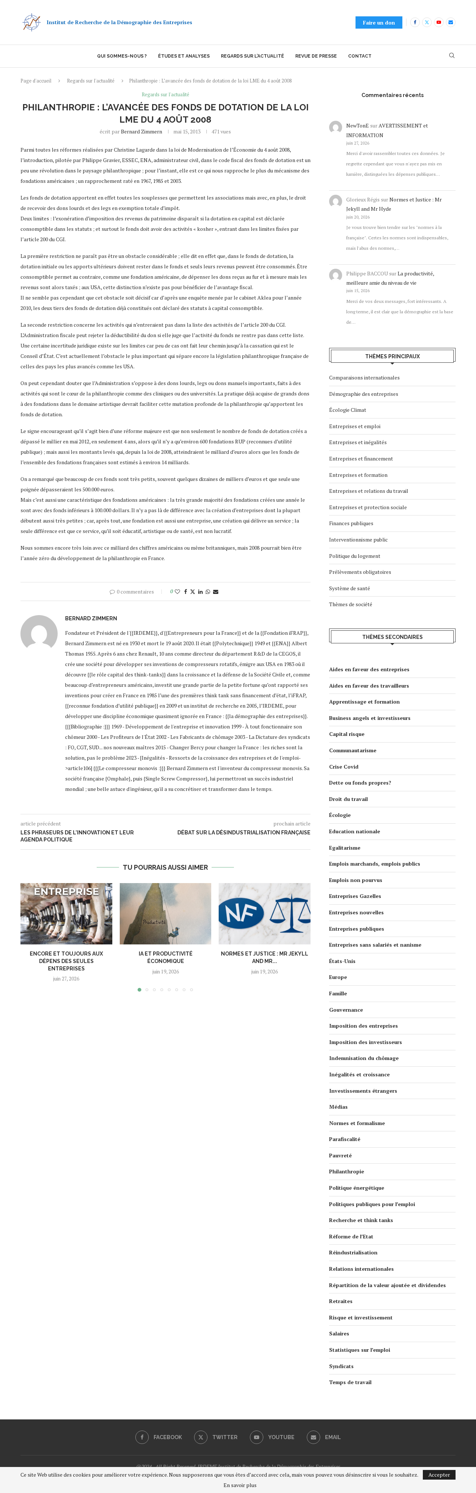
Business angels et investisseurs (370, 717)
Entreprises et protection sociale (368, 507)
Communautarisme (352, 750)
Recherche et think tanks (361, 1220)
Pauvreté (340, 1155)
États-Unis (342, 960)
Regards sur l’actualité (252, 56)
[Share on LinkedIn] (200, 591)
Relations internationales (361, 1268)
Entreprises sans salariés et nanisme (375, 944)
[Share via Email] (215, 591)
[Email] (451, 22)
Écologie (340, 814)
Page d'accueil (35, 80)
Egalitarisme (344, 847)
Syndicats (341, 1366)
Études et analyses (184, 56)
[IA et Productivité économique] (166, 913)
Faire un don (379, 22)
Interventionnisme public (358, 539)
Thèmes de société (350, 604)
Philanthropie (346, 1171)
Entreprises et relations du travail (368, 490)
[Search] (452, 56)
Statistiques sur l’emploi (359, 1349)
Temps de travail (350, 1382)
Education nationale (354, 831)
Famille (338, 993)
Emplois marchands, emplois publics (374, 863)
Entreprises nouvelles (356, 912)
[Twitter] (427, 22)
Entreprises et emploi (354, 426)
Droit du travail (348, 798)
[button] (30, 937)
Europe (338, 976)
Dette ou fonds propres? (360, 782)
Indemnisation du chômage (364, 1057)
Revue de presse (316, 56)
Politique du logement (354, 555)
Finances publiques (351, 523)
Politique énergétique (356, 1187)
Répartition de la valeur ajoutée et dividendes (387, 1285)
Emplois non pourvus (355, 879)
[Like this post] (177, 591)
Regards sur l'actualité (91, 80)
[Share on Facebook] (185, 591)
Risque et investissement (361, 1317)
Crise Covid (343, 766)
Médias (338, 1106)
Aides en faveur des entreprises (369, 669)
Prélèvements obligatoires (360, 571)
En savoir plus (240, 1485)
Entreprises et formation (358, 474)
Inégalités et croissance (359, 1074)
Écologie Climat (347, 409)
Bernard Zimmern (141, 131)
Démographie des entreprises (363, 393)
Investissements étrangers (363, 1090)
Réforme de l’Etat (351, 1236)
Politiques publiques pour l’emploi (372, 1204)
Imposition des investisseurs (365, 1042)
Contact (360, 56)
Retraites (341, 1301)
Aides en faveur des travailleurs (369, 685)
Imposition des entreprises (363, 1025)
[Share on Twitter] (192, 591)
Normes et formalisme (357, 1123)
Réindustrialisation (353, 1252)
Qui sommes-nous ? (122, 56)
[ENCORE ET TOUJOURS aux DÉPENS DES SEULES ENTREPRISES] (66, 913)
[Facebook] (415, 22)
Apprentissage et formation (364, 701)
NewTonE (357, 125)
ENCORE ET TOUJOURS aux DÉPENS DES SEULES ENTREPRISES (66, 961)
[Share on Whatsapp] (208, 591)
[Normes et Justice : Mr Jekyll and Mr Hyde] (265, 913)
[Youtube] (439, 22)
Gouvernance (346, 1009)
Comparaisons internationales (364, 377)
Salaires (339, 1333)
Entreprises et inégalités (358, 442)
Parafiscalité (344, 1139)
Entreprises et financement (361, 458)
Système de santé (349, 588)
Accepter (439, 1474)
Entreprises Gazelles (355, 895)
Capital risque (346, 733)
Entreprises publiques (356, 928)
